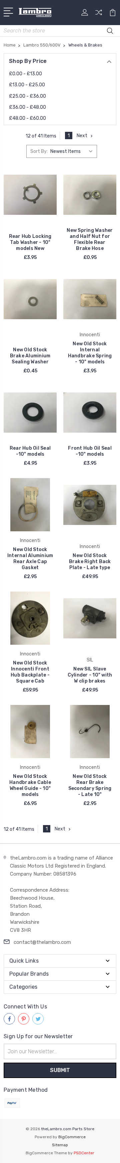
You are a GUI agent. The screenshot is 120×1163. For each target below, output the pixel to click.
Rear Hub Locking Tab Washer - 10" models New (30, 242)
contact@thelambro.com (42, 942)
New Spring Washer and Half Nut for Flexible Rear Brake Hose (90, 239)
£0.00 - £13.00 (25, 74)
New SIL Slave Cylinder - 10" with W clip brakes (90, 675)
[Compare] (98, 14)
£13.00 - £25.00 (27, 85)
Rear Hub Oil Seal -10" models (30, 451)
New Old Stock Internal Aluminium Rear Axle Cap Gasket (30, 558)
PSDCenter (84, 1153)
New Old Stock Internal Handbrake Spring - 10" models (90, 353)
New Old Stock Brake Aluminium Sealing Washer (30, 356)
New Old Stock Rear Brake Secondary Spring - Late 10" (90, 785)
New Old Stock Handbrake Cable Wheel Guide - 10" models (30, 785)
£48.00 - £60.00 (27, 118)
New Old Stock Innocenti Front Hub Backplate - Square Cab (30, 672)
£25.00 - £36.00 (27, 96)
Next (82, 136)
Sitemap (60, 1145)
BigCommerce (72, 1137)
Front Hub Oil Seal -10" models (90, 451)
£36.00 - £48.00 (27, 107)
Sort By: (39, 151)
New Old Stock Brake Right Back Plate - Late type (90, 561)
